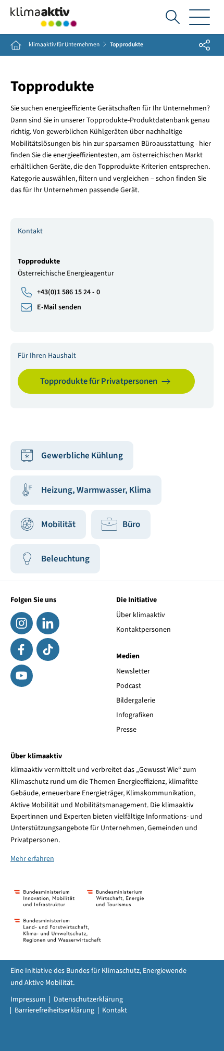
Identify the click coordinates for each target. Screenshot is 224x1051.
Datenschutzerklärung (88, 999)
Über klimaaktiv (140, 615)
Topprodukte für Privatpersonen (98, 381)
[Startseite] (43, 17)
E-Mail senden (59, 307)
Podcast (128, 686)
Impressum (28, 999)
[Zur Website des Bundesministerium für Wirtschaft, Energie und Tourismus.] (115, 898)
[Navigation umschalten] (199, 17)
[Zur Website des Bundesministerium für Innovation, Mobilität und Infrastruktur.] (44, 898)
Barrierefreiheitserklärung (54, 1010)
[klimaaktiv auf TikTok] (47, 649)
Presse (126, 729)
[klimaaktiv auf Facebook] (21, 649)
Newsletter (133, 671)
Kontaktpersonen (143, 629)
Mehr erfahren (32, 859)
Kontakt (114, 1010)
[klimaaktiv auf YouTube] (21, 676)
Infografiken (135, 715)
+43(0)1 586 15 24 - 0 (68, 292)
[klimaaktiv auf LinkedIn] (47, 623)
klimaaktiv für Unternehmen (64, 45)
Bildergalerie (135, 700)
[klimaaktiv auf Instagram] (21, 623)
